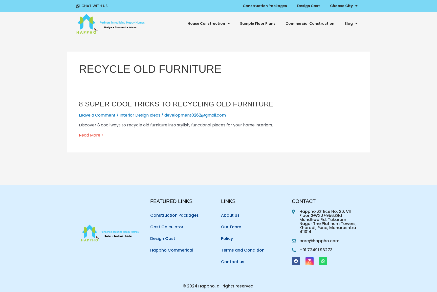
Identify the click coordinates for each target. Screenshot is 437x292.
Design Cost (308, 5)
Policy (227, 238)
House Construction (206, 23)
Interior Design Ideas (140, 115)
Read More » (91, 135)
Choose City (341, 5)
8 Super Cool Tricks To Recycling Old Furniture (176, 104)
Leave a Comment (97, 115)
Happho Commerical (171, 250)
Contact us (232, 262)
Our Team (231, 227)
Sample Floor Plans (257, 23)
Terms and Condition (243, 250)
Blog (348, 23)
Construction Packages (265, 5)
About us (230, 215)
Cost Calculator (166, 227)
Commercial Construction (310, 23)
